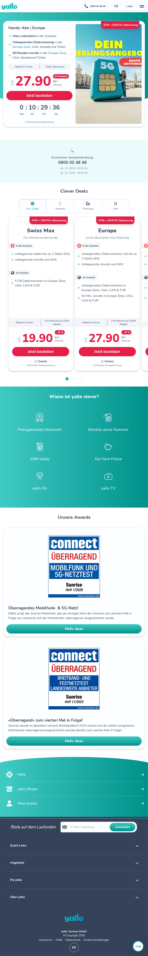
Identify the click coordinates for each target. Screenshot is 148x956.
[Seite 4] (80, 378)
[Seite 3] (76, 378)
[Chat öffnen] (138, 946)
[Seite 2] (71, 378)
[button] (74, 845)
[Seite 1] (67, 378)
